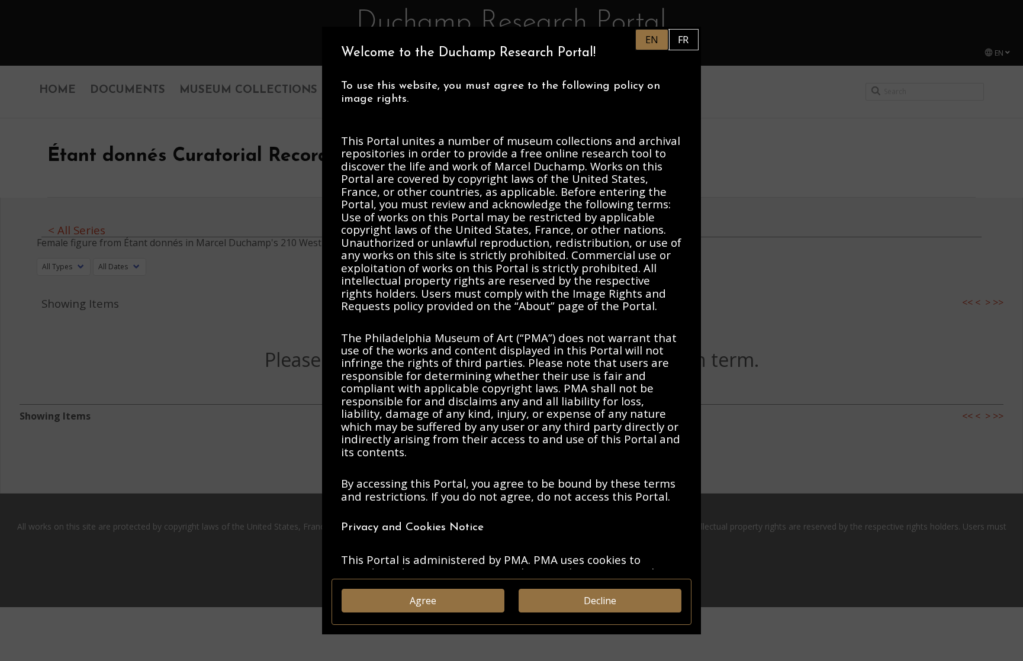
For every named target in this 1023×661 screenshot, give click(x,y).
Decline (600, 600)
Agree (423, 600)
